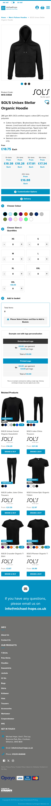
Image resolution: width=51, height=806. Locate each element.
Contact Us (6, 640)
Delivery (27, 198)
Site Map (4, 769)
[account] (37, 7)
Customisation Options (27, 191)
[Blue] (10, 214)
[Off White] (15, 219)
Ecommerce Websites (25, 804)
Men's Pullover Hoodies (18, 17)
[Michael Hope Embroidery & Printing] (17, 9)
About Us (5, 635)
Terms (3, 767)
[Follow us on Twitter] (8, 760)
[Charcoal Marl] (31, 214)
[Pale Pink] (21, 219)
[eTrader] (25, 790)
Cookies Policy (20, 767)
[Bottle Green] (15, 214)
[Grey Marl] (41, 214)
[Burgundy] (21, 214)
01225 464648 (18, 754)
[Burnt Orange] (26, 214)
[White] (31, 219)
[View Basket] (42, 7)
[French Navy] (36, 214)
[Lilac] (10, 219)
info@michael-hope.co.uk (25, 608)
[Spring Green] (26, 219)
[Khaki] (5, 219)
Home (3, 17)
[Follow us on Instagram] (13, 761)
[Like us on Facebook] (4, 761)
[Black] (5, 214)
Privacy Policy (10, 767)
